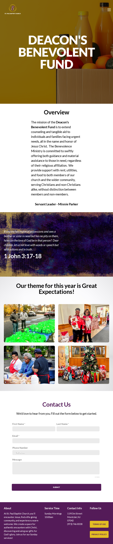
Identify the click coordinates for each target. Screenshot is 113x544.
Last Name (62, 424)
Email (15, 436)
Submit (56, 487)
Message (17, 459)
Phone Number (20, 447)
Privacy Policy (99, 534)
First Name (18, 424)
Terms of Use (99, 524)
